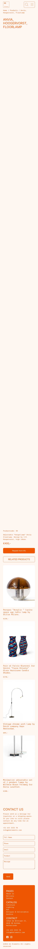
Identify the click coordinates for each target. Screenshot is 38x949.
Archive (9, 914)
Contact (9, 898)
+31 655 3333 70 (13, 930)
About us (10, 894)
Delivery (10, 896)
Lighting (10, 907)
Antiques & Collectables (17, 912)
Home (5, 10)
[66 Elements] (6, 5)
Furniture (10, 905)
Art (7, 909)
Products (14, 10)
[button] (26, 5)
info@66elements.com (15, 932)
